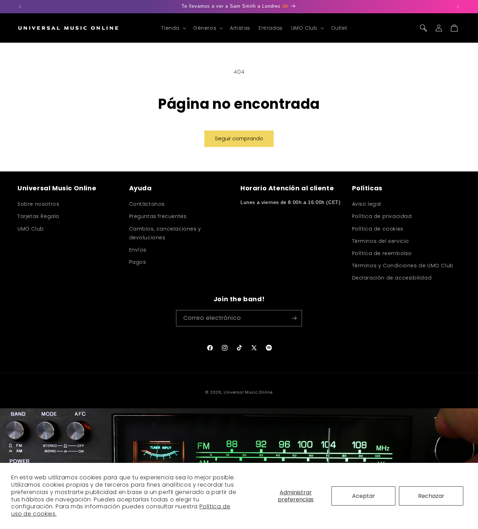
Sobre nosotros (38, 203)
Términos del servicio (380, 241)
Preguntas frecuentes (158, 216)
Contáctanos (147, 203)
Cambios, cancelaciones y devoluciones (165, 233)
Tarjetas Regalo (38, 216)
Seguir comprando (239, 138)
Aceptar (363, 496)
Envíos (138, 249)
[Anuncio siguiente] (458, 6)
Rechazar (431, 496)
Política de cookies (377, 228)
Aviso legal (366, 203)
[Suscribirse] (294, 318)
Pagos (137, 262)
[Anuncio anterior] (20, 6)
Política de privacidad (382, 216)
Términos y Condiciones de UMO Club (403, 265)
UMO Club (30, 228)
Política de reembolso (382, 253)
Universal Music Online (248, 392)
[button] (173, 28)
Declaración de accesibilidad (392, 277)
